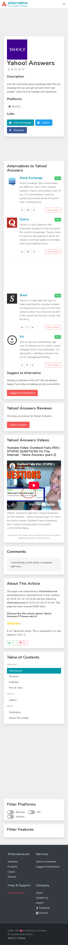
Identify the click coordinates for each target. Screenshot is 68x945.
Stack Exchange (31, 178)
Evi (22, 336)
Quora (24, 219)
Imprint (39, 903)
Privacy (21, 938)
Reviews (14, 676)
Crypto (11, 871)
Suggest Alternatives (47, 866)
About (39, 893)
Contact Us (42, 898)
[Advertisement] (34, 23)
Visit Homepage (22, 122)
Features (14, 682)
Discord (12, 876)
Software (13, 861)
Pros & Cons (15, 687)
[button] (64, 4)
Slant (23, 295)
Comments (15, 712)
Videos (13, 700)
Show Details (53, 210)
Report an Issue (16, 893)
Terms (11, 938)
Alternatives (15, 671)
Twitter (46, 122)
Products (13, 866)
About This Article (19, 718)
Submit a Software (46, 861)
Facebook (18, 130)
